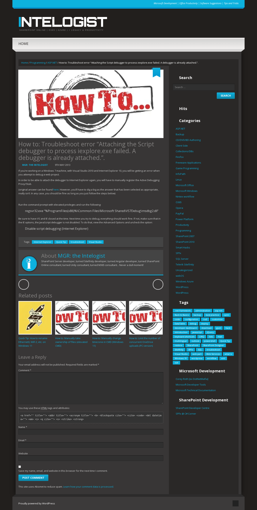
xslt (176, 362)
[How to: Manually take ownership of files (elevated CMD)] (72, 318)
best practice (212, 314)
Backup (180, 134)
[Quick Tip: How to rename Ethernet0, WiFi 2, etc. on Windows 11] (35, 318)
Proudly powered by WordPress (36, 503)
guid (218, 327)
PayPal (180, 213)
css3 (205, 319)
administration (202, 310)
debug (193, 323)
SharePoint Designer (213, 345)
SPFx (178, 253)
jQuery (210, 332)
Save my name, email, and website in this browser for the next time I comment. (63, 470)
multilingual (181, 340)
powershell (209, 340)
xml (223, 358)
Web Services (213, 354)
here (56, 189)
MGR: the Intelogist (35, 165)
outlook (195, 340)
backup (197, 314)
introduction (181, 332)
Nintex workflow (185, 196)
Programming (37, 62)
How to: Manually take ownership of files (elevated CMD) (71, 341)
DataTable (180, 323)
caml (226, 314)
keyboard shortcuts (184, 336)
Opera (179, 208)
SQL (200, 349)
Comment (24, 370)
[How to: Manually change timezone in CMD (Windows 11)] (109, 318)
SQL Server (182, 258)
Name (22, 427)
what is (228, 354)
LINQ (201, 336)
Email (22, 440)
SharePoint (192, 345)
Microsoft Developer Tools (191, 384)
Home (23, 43)
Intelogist (62, 21)
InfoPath (181, 174)
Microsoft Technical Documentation (196, 390)
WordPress (182, 287)
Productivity (182, 225)
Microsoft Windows (187, 191)
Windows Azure (185, 281)
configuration (191, 319)
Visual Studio (95, 241)
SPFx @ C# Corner (186, 413)
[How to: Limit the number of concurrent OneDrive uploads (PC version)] (146, 318)
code (177, 319)
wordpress (197, 358)
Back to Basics (182, 314)
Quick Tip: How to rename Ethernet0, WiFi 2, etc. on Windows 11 (32, 341)
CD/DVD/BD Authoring (188, 140)
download (206, 327)
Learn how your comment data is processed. (88, 486)
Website (23, 453)
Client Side (182, 145)
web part (196, 354)
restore (178, 345)
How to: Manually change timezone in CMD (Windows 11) (107, 341)
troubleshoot (77, 241)
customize (217, 319)
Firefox (180, 157)
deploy (204, 323)
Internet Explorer (42, 241)
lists (211, 336)
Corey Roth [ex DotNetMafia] (192, 379)
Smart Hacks (183, 247)
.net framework (183, 310)
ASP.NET (52, 62)
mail (220, 336)
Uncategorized (184, 270)
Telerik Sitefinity (185, 264)
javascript (197, 332)
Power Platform (184, 219)
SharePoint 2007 (185, 236)
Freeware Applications (188, 162)
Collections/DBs (185, 151)
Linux (179, 179)
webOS (180, 275)
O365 (179, 202)
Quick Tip (61, 241)
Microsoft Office (185, 185)
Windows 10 (181, 358)
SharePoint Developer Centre (192, 408)
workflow (211, 358)
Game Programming (187, 168)
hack (228, 327)
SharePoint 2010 (185, 241)
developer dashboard (186, 327)
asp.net (218, 310)
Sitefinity (179, 349)
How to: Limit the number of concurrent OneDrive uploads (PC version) (144, 341)
